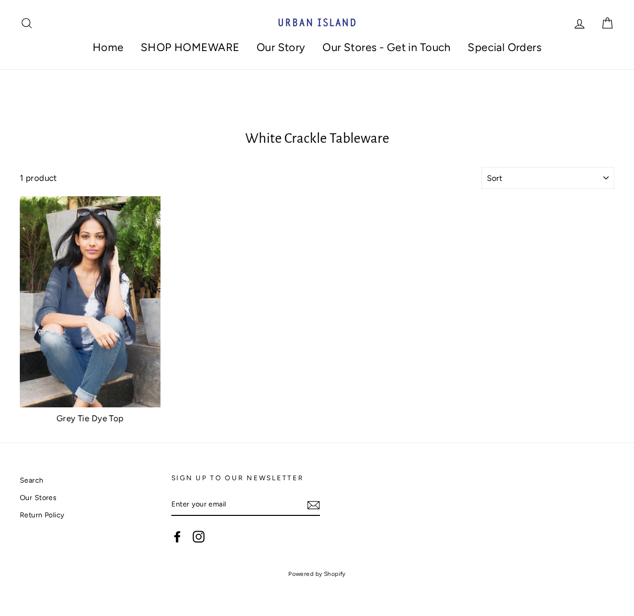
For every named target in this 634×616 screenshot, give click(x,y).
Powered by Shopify (317, 573)
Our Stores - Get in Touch (386, 47)
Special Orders (504, 47)
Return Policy (42, 514)
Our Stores (38, 497)
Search (32, 480)
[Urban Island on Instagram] (199, 537)
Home (108, 47)
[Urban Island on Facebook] (177, 537)
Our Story (281, 47)
